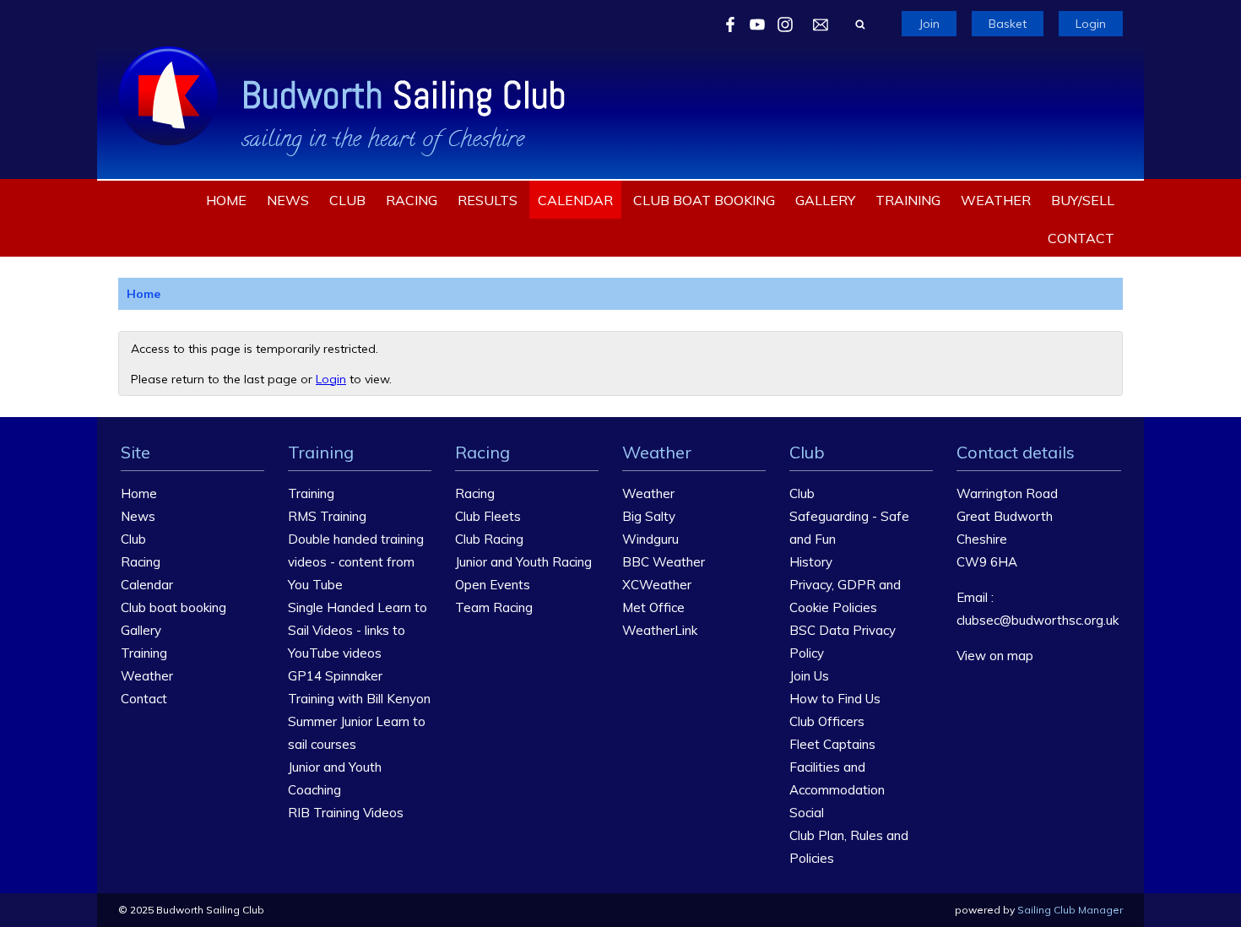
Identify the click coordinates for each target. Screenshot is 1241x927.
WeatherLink (659, 630)
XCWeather (656, 585)
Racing (411, 200)
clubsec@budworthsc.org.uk (1037, 620)
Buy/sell (1082, 200)
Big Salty (648, 516)
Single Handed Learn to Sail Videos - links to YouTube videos (357, 630)
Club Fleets (488, 516)
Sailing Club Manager (1070, 909)
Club (347, 200)
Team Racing (494, 607)
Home (226, 200)
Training (907, 200)
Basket (1008, 23)
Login (1091, 23)
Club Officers (826, 721)
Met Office (653, 607)
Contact (1081, 238)
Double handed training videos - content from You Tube (356, 562)
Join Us (809, 676)
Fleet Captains (832, 744)
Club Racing (489, 539)
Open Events (492, 585)
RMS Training (327, 516)
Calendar (575, 200)
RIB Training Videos (346, 813)
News (288, 200)
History (810, 562)
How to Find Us (835, 699)
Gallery (825, 200)
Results (488, 200)
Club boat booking (704, 200)
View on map (994, 656)
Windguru (650, 539)
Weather (996, 200)
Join (929, 23)
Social (806, 813)
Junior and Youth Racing (523, 562)
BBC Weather (663, 562)
